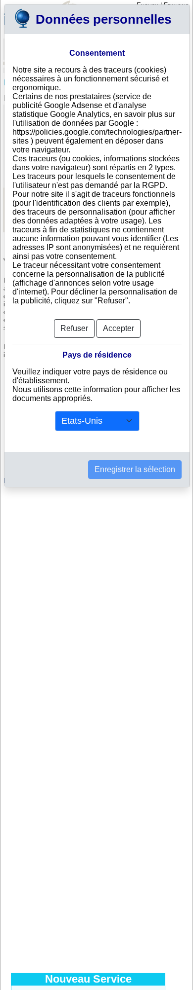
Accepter (118, 328)
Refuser (74, 328)
